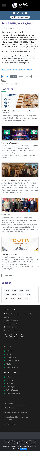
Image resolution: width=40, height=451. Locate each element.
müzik (28, 290)
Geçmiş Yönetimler (12, 361)
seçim (21, 290)
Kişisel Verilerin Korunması (16, 412)
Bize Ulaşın (9, 408)
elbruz (20, 298)
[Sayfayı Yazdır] (7, 76)
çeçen (28, 294)
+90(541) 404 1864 (12, 327)
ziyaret (7, 294)
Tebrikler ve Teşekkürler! (10, 143)
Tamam (23, 448)
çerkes (7, 290)
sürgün (14, 290)
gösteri (12, 298)
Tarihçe (9, 354)
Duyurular (9, 380)
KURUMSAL (8, 346)
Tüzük (8, 364)
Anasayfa (9, 403)
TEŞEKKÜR (5, 215)
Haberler (9, 377)
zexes (14, 294)
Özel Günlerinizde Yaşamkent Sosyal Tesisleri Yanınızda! (18, 112)
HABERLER (7, 89)
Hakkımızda (10, 351)
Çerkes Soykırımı (12, 367)
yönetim (27, 298)
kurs (6, 298)
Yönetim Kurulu (11, 357)
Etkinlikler (9, 383)
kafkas (21, 294)
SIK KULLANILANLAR (11, 372)
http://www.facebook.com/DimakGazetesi (16, 70)
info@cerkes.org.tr (12, 330)
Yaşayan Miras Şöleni (9, 254)
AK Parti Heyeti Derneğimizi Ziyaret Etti (15, 180)
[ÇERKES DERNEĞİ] (20, 5)
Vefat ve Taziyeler (12, 390)
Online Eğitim (11, 387)
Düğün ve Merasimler (13, 393)
